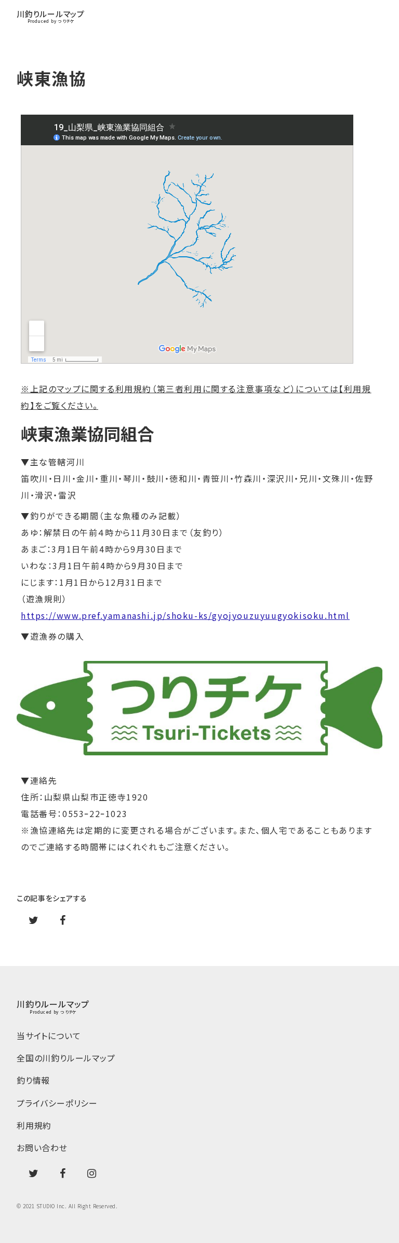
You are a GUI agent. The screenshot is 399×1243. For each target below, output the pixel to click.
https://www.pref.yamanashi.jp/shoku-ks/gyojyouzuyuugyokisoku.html (185, 615)
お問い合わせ (42, 1148)
